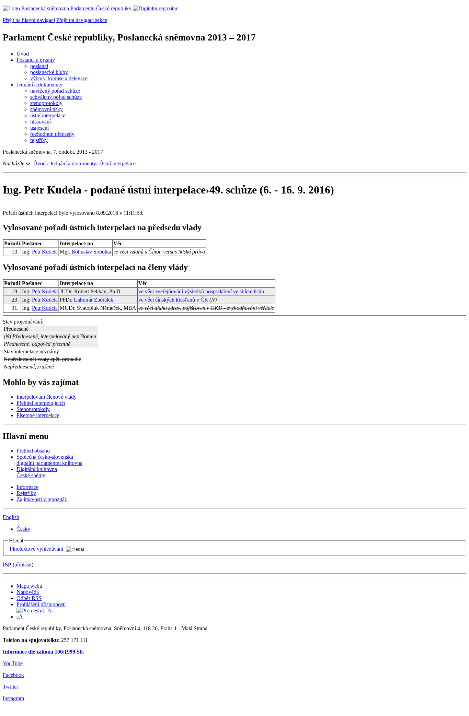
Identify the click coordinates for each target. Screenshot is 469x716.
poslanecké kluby (49, 72)
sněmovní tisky (46, 109)
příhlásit (23, 564)
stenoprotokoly (46, 103)
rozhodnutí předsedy (52, 134)
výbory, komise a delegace (59, 78)
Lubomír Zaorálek (93, 300)
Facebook (13, 675)
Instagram (13, 698)
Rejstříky (26, 493)
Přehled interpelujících (40, 403)
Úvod (22, 54)
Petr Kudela (45, 252)
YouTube (13, 663)
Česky (23, 529)
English (11, 517)
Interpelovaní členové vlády (46, 397)
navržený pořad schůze (55, 91)
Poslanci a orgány (35, 60)
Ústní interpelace (117, 163)
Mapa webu (29, 586)
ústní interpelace (47, 115)
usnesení (39, 128)
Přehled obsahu (33, 451)
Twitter (10, 687)
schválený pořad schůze (56, 97)
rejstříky (39, 140)
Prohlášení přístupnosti (41, 604)
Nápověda (27, 592)
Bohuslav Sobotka (91, 252)
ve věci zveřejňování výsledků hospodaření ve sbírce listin (201, 291)
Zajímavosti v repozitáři (42, 499)
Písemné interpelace (37, 415)
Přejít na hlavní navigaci (29, 20)
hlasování (40, 122)
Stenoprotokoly (33, 409)
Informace (27, 487)
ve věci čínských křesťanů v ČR (173, 300)
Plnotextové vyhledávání (36, 549)
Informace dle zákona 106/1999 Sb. (43, 652)
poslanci (39, 66)
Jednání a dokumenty (39, 84)
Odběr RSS (29, 598)
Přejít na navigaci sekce (81, 20)
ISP (7, 564)
